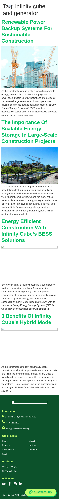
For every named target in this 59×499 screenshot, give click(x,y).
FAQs (4, 454)
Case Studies (8, 449)
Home (5, 441)
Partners (33, 449)
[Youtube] (4, 484)
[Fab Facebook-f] (9, 484)
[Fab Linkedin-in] (20, 484)
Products (6, 445)
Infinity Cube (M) (9, 466)
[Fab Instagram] (15, 484)
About (32, 441)
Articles (33, 445)
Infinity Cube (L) (9, 471)
